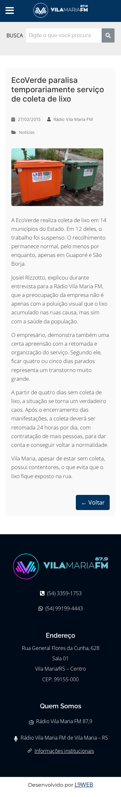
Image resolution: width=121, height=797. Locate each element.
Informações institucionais (64, 750)
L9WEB (84, 784)
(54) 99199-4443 (64, 608)
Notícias (27, 132)
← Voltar (93, 502)
